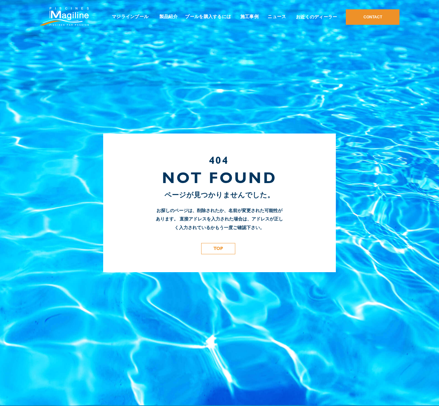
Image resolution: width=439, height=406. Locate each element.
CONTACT (372, 17)
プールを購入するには (208, 16)
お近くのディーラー (316, 16)
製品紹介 (168, 16)
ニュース (277, 16)
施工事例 (249, 16)
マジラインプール (130, 16)
